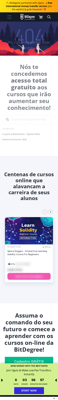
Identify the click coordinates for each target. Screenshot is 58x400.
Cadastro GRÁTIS (29, 361)
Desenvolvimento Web (14, 139)
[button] (42, 17)
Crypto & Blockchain (13, 134)
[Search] (7, 119)
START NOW (29, 390)
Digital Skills (33, 134)
